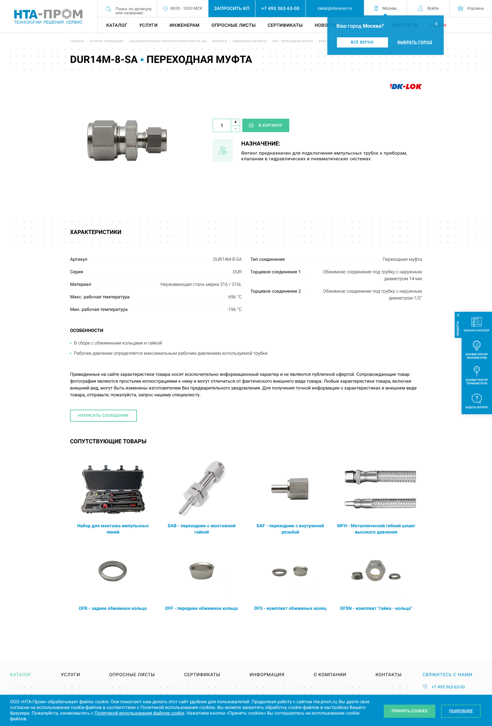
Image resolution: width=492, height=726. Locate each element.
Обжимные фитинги (249, 41)
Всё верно (362, 42)
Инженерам (185, 25)
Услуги (148, 25)
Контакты (389, 674)
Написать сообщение (103, 415)
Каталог (116, 25)
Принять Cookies (410, 711)
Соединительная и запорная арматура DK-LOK (168, 41)
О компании (329, 674)
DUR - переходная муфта (292, 41)
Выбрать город (414, 42)
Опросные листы (234, 25)
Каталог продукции (106, 41)
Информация (266, 674)
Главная (77, 41)
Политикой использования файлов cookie (139, 713)
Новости (326, 25)
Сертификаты (285, 25)
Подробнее (461, 711)
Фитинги (219, 41)
